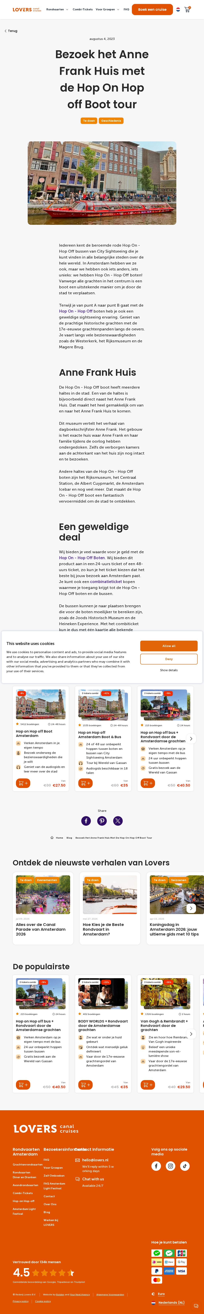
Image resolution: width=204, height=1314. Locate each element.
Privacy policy (20, 1301)
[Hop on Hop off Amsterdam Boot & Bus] (103, 738)
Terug (12, 31)
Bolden (60, 1294)
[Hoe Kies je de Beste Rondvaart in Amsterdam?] (110, 908)
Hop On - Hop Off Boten (82, 557)
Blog (47, 1212)
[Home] (46, 1132)
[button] (58, 9)
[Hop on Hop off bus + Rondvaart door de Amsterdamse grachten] (165, 738)
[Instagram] (170, 1166)
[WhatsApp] (196, 1306)
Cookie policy (43, 1301)
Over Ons (50, 1204)
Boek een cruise (152, 9)
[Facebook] (156, 1166)
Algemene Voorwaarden (110, 1294)
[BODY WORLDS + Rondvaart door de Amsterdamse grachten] (103, 1034)
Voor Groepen (53, 1167)
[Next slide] (191, 738)
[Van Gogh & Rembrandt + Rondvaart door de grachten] (165, 1034)
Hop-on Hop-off (23, 1201)
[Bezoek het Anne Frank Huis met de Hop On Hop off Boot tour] (27, 10)
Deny (169, 659)
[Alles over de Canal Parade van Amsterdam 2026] (43, 908)
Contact (49, 1196)
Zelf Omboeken (54, 1175)
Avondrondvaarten (25, 1185)
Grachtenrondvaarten (28, 1164)
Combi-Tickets (23, 1193)
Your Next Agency (80, 1294)
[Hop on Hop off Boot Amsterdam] (41, 738)
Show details (169, 670)
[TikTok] (185, 1166)
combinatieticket (106, 581)
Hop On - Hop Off (75, 311)
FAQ (46, 1159)
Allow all (169, 646)
